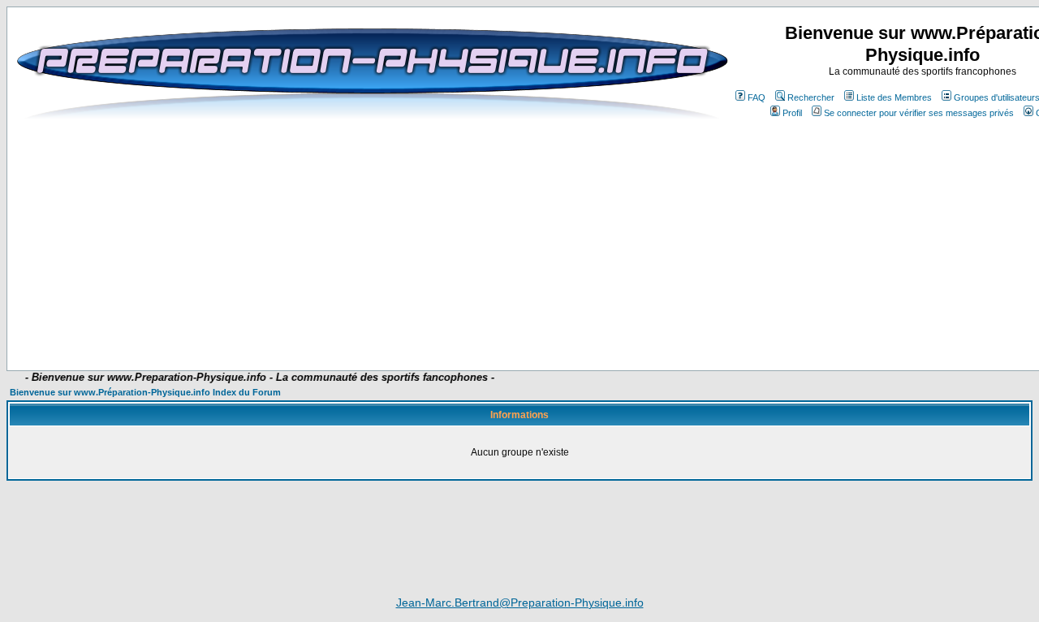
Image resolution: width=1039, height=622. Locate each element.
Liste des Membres (894, 97)
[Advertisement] (415, 322)
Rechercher (810, 97)
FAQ (756, 97)
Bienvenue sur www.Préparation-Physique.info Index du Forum (145, 392)
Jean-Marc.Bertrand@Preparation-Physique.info (520, 602)
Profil (792, 113)
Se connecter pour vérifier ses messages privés (919, 113)
